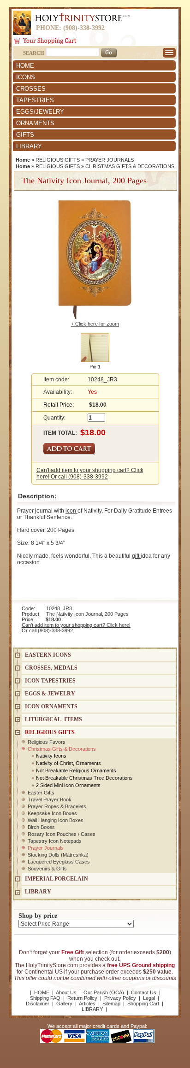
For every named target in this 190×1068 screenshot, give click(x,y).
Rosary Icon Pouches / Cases (61, 834)
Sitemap (111, 1003)
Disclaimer (37, 1003)
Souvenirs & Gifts (47, 868)
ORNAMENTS (35, 123)
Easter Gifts (41, 792)
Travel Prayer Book (49, 799)
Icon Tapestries (50, 680)
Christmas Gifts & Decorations (62, 749)
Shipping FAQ (45, 998)
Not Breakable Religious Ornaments (76, 770)
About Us (66, 992)
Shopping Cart (143, 1003)
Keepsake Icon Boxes (52, 813)
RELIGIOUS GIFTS (58, 160)
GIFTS (25, 134)
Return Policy (82, 998)
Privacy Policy (120, 998)
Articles (87, 1003)
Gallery (64, 1003)
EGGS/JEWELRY (40, 111)
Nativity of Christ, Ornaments (68, 763)
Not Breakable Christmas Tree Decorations (84, 778)
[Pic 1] (95, 347)
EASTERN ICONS (48, 655)
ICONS (25, 77)
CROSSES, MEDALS (51, 668)
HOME (25, 65)
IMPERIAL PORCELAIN (56, 878)
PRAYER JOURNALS (109, 160)
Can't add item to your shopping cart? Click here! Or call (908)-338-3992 (89, 473)
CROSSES (31, 88)
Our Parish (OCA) (103, 992)
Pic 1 (95, 366)
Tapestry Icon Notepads (55, 841)
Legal (149, 998)
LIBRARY (29, 146)
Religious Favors (46, 742)
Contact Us (143, 992)
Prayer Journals (46, 848)
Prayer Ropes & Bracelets (57, 806)
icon (71, 511)
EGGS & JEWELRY (50, 693)
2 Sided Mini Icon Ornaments (68, 785)
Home (23, 160)
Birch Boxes (41, 827)
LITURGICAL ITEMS (53, 719)
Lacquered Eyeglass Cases (59, 861)
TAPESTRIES (35, 100)
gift (136, 556)
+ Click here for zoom (95, 324)
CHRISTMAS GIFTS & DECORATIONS (129, 166)
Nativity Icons (51, 756)
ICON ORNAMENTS (51, 706)
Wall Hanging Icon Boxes (55, 820)
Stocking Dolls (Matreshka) (58, 855)
